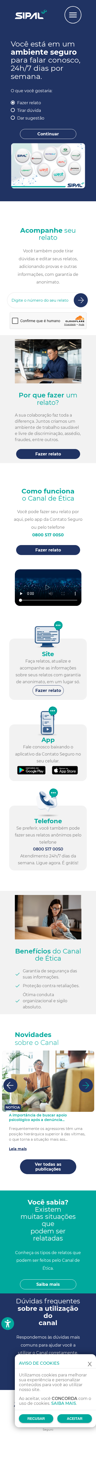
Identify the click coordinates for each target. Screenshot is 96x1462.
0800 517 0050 (48, 535)
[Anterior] (10, 1085)
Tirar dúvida (29, 110)
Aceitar (74, 1419)
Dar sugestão (30, 118)
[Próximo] (86, 1085)
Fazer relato (29, 102)
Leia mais (18, 1149)
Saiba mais (63, 1403)
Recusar (36, 1419)
